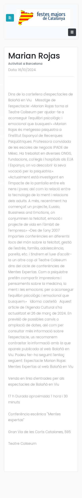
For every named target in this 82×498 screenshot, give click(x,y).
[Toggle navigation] (72, 32)
